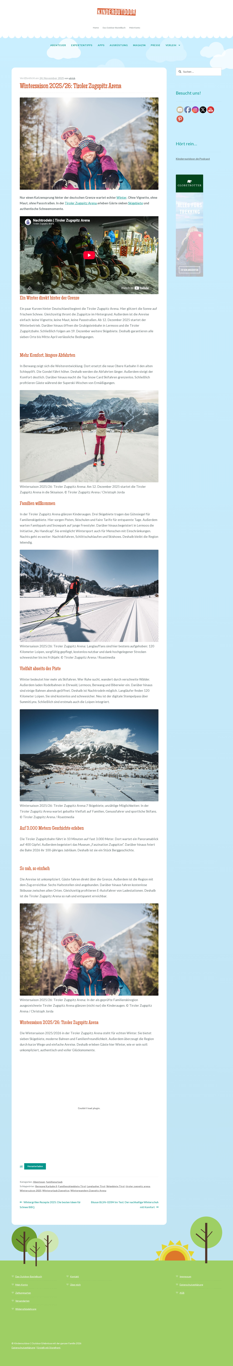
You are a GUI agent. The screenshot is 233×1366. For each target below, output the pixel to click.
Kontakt (74, 1276)
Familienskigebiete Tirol (72, 1186)
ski (21, 1166)
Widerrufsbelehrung (25, 1308)
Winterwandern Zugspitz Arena (88, 1190)
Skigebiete (135, 203)
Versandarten (22, 1300)
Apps (101, 45)
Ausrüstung (119, 45)
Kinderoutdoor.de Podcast (193, 158)
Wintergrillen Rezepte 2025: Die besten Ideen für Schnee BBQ (50, 1204)
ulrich (72, 78)
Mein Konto (134, 27)
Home (96, 27)
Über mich (75, 1284)
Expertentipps (81, 45)
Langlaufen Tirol (96, 1186)
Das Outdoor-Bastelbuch (114, 27)
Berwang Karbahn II (46, 1186)
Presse (155, 45)
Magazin (139, 45)
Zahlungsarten (23, 1292)
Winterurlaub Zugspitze (55, 1190)
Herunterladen (35, 1166)
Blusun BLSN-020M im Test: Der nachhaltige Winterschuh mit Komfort (124, 1204)
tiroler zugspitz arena (138, 1186)
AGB (182, 1292)
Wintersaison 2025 (30, 1190)
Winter (121, 197)
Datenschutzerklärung (191, 1284)
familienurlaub (54, 1181)
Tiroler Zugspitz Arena (81, 203)
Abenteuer (58, 45)
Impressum (185, 1276)
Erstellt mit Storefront (48, 1347)
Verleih (171, 45)
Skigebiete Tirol (115, 1186)
